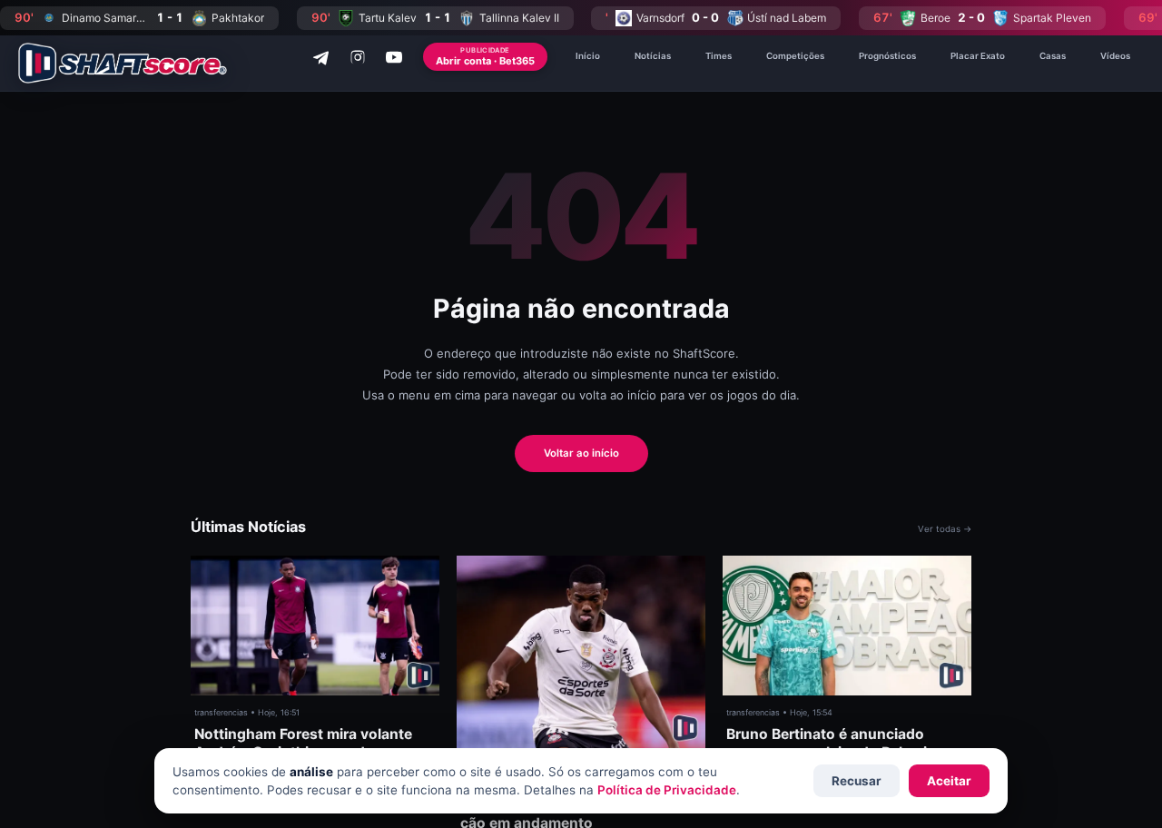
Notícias (653, 56)
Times (718, 56)
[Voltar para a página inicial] (122, 63)
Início (588, 56)
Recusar (856, 781)
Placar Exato (977, 56)
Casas (1052, 56)
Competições (795, 56)
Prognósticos (887, 56)
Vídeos (1115, 56)
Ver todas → (944, 529)
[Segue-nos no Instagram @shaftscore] (357, 57)
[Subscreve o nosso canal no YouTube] (394, 57)
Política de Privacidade (666, 790)
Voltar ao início (581, 453)
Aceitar (949, 781)
